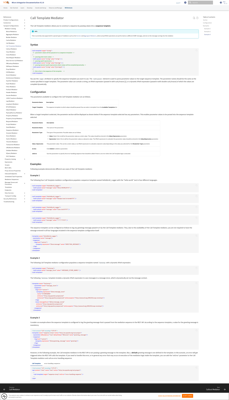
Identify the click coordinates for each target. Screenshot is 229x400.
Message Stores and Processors (11, 183)
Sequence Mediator (12, 130)
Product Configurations (10, 20)
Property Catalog (10, 159)
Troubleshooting (8, 202)
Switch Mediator (11, 139)
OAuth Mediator (11, 110)
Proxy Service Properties (13, 171)
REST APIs (8, 168)
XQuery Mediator (11, 153)
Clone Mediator (11, 55)
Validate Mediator (11, 150)
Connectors (7, 23)
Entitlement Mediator (13, 78)
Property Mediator (12, 116)
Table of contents (209, 17)
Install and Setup (40, 8)
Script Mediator (11, 124)
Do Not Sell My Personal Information (169, 396)
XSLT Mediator (10, 156)
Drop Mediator (10, 69)
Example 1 (207, 29)
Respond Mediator (12, 121)
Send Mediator (10, 127)
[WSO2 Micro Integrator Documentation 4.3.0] (6, 2)
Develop (29, 8)
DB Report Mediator (12, 66)
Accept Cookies (187, 396)
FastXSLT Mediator (12, 81)
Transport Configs (10, 196)
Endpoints (8, 190)
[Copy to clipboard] (196, 50)
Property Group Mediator (14, 118)
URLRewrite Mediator (13, 148)
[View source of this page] (194, 18)
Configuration (207, 23)
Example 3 (207, 34)
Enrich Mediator (11, 75)
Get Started (14, 8)
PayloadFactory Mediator (14, 113)
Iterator (78, 36)
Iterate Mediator (11, 95)
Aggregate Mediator (12, 34)
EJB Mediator (10, 72)
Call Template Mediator (13, 46)
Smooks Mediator (11, 133)
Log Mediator (10, 101)
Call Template (36, 363)
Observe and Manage (55, 8)
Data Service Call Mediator (14, 61)
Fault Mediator (10, 84)
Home (5, 8)
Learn (22, 8)
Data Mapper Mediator (13, 58)
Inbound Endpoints (11, 174)
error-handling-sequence (52, 363)
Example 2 (207, 32)
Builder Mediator (11, 37)
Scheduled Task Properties (13, 176)
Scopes (7, 165)
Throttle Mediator (12, 142)
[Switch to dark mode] (185, 2)
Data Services (9, 193)
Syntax (205, 20)
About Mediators (11, 32)
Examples (206, 26)
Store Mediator (11, 136)
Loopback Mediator (12, 104)
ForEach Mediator (11, 89)
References (68, 8)
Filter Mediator (11, 87)
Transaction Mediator (13, 145)
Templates (8, 187)
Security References (10, 199)
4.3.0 (177, 3)
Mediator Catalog (10, 29)
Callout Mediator (11, 49)
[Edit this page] (197, 18)
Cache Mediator (11, 40)
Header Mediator (11, 92)
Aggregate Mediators (90, 36)
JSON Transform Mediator (14, 98)
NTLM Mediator (11, 107)
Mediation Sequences (12, 179)
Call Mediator (10, 43)
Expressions (8, 162)
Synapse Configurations (11, 26)
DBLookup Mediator (12, 63)
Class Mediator (10, 52)
